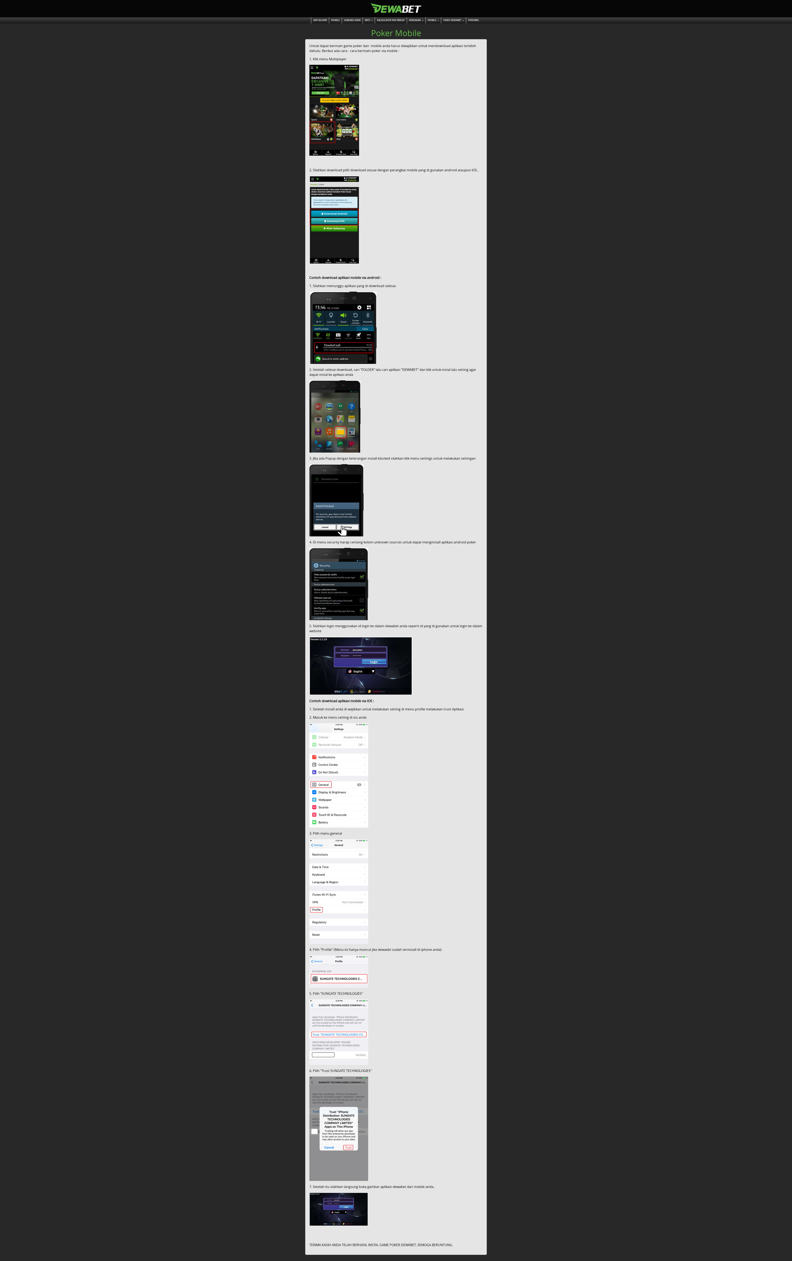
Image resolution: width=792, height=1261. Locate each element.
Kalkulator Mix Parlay (391, 20)
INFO (368, 20)
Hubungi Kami (352, 20)
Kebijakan (415, 20)
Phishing (473, 20)
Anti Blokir (320, 20)
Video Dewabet (452, 20)
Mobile (335, 20)
